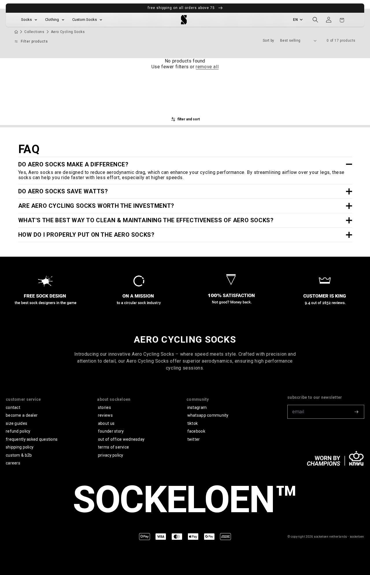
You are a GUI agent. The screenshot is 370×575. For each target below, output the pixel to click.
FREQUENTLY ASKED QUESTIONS (32, 439)
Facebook (196, 431)
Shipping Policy (20, 447)
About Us (106, 423)
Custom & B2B (19, 455)
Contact (13, 407)
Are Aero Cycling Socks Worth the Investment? (96, 205)
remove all (207, 66)
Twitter (193, 439)
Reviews (105, 415)
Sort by (268, 40)
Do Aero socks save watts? (63, 191)
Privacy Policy (110, 455)
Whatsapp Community (208, 415)
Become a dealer (22, 415)
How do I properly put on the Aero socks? (86, 234)
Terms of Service (113, 447)
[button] (315, 19)
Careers (13, 463)
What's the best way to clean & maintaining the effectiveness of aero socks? (146, 220)
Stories (104, 407)
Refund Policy (18, 431)
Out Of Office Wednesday (121, 439)
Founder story (111, 431)
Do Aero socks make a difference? (73, 164)
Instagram (197, 407)
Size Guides (16, 423)
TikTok (192, 423)
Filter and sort (188, 119)
